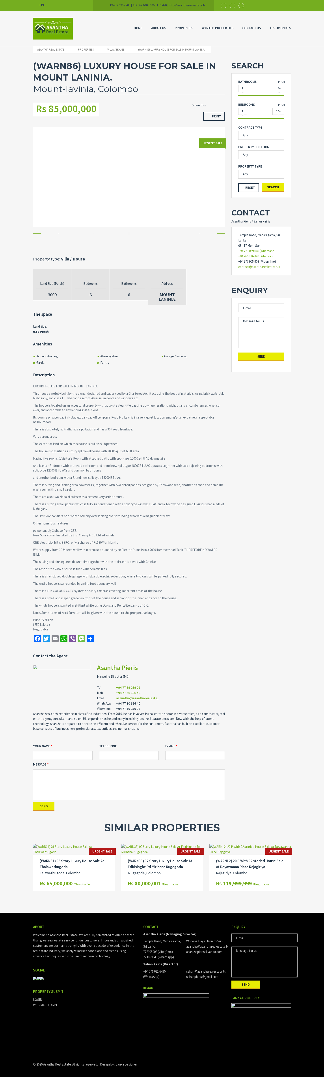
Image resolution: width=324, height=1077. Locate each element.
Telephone (108, 746)
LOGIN (37, 1000)
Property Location (253, 147)
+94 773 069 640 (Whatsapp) (257, 251)
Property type (250, 166)
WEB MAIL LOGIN (45, 1005)
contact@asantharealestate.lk (259, 267)
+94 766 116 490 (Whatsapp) (257, 256)
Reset (250, 187)
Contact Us (251, 28)
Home (138, 28)
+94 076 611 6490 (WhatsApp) (154, 974)
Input (281, 81)
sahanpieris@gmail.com (202, 977)
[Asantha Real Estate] (53, 29)
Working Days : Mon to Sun (204, 941)
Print (216, 116)
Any (245, 135)
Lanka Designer (126, 1064)
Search (273, 187)
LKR (42, 5)
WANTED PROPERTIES (217, 28)
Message (40, 764)
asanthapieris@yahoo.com (204, 952)
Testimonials (280, 28)
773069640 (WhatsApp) (158, 957)
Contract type (250, 127)
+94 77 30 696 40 (128, 693)
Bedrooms (246, 104)
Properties (184, 28)
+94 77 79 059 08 (128, 687)
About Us (158, 28)
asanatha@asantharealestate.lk (140, 698)
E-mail (170, 746)
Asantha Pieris (117, 667)
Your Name (41, 746)
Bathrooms (247, 81)
